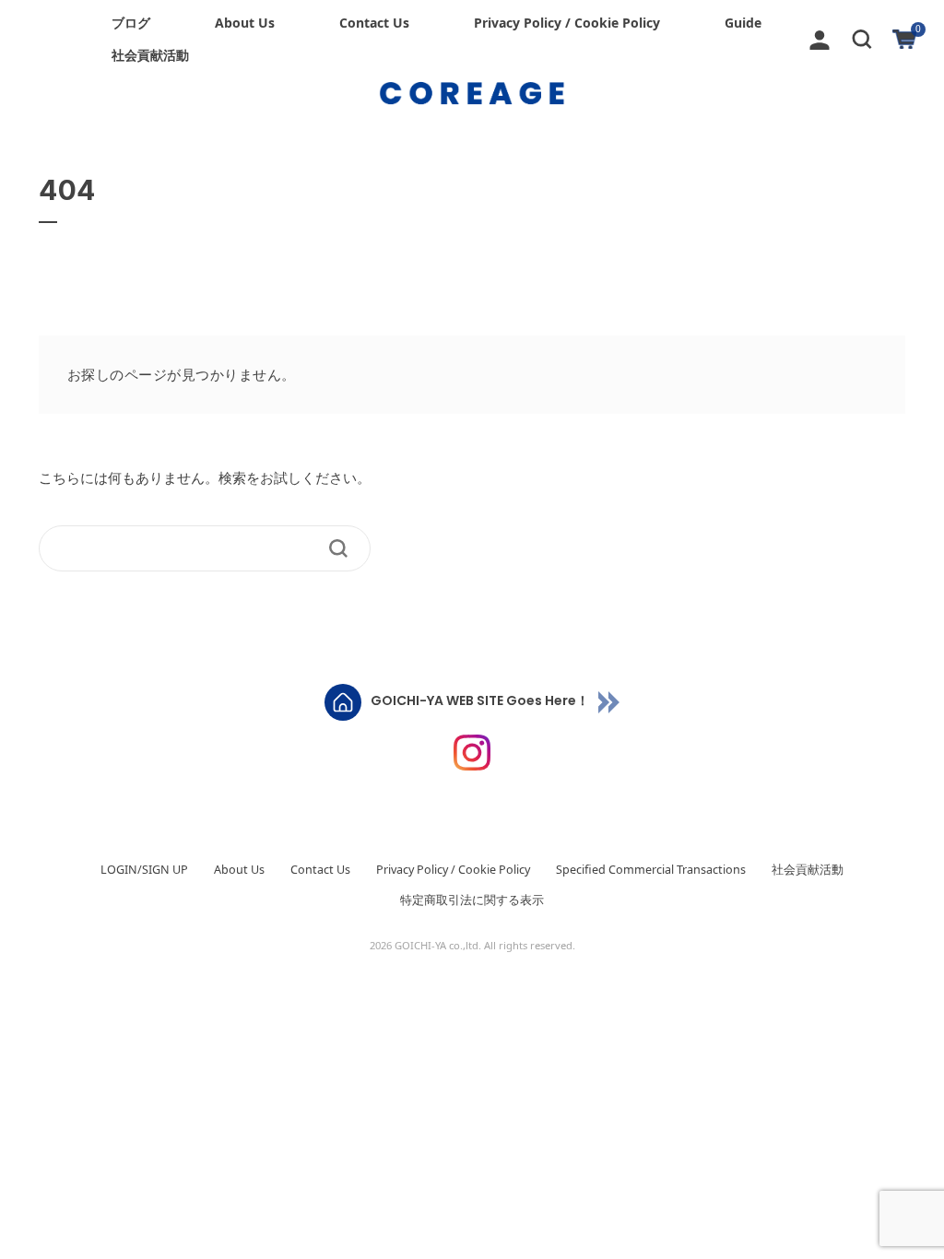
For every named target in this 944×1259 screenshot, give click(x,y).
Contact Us (374, 22)
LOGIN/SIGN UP (144, 869)
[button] (862, 38)
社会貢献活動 (150, 55)
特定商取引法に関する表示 (472, 900)
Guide (743, 22)
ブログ (131, 22)
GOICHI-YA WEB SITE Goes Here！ (480, 702)
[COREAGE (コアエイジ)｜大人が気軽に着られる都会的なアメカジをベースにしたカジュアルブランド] (472, 100)
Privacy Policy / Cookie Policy (567, 22)
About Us (245, 22)
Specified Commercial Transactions (651, 869)
